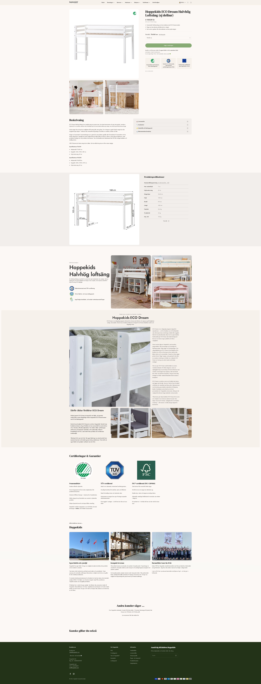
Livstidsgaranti (114, 661)
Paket (103, 2)
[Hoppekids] (73, 2)
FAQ (112, 650)
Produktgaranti (114, 653)
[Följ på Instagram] (74, 674)
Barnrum (119, 2)
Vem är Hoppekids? (115, 655)
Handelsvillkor (133, 650)
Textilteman (145, 2)
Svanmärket (113, 658)
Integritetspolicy (133, 663)
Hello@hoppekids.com (74, 652)
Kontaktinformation (134, 661)
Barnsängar (110, 2)
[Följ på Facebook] (70, 674)
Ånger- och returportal (135, 658)
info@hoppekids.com (74, 667)
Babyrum (136, 2)
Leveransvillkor (133, 653)
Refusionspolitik (133, 655)
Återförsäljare (155, 2)
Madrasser (127, 2)
